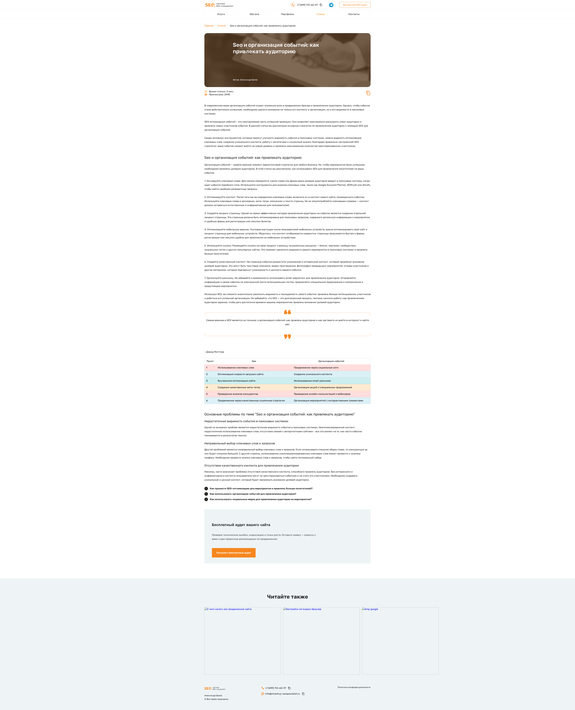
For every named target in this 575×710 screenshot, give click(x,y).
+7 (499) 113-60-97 (275, 688)
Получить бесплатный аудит (233, 552)
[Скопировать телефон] (321, 5)
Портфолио (287, 14)
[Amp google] (400, 641)
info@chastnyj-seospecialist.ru (282, 693)
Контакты (354, 14)
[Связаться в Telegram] (331, 5)
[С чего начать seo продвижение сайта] (242, 641)
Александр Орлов (249, 80)
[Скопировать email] (303, 694)
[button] (368, 94)
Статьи (321, 14)
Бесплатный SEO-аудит (355, 5)
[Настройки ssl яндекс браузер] (321, 641)
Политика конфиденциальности (354, 687)
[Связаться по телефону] (566, 520)
